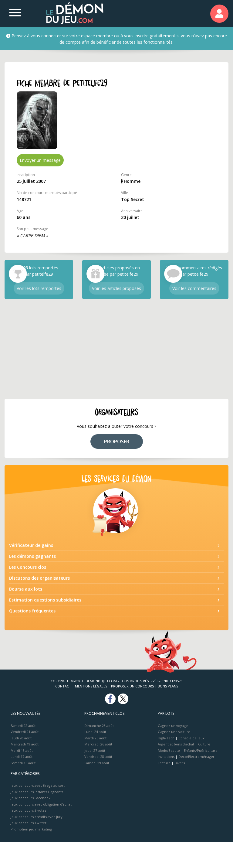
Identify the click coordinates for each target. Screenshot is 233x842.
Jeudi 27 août (94, 750)
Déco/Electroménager (196, 756)
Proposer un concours (132, 686)
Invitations (166, 756)
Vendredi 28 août (98, 756)
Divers (179, 763)
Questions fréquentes (32, 611)
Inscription (26, 174)
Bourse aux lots (25, 589)
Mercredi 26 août (98, 744)
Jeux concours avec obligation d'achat (41, 804)
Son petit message (32, 228)
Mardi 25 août (95, 738)
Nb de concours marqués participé (47, 192)
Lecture (164, 763)
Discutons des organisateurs (39, 578)
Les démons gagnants (32, 556)
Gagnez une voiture (174, 731)
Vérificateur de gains (31, 545)
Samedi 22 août (23, 725)
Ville (124, 192)
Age (20, 210)
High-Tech (166, 738)
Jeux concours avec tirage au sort (38, 785)
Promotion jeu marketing (31, 829)
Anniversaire (132, 210)
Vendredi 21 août (25, 731)
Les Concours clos (27, 567)
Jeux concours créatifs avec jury (36, 816)
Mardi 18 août (22, 750)
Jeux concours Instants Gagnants (37, 791)
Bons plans (168, 686)
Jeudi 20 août (21, 738)
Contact (63, 686)
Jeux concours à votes (28, 810)
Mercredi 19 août (25, 744)
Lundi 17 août (21, 756)
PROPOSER (116, 441)
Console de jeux (191, 738)
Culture (204, 744)
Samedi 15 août (23, 763)
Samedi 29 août (96, 763)
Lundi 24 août (95, 731)
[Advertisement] (116, 348)
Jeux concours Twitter (28, 822)
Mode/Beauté (169, 750)
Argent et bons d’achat (176, 744)
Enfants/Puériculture (201, 750)
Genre (126, 174)
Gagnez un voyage (173, 725)
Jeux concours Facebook (30, 798)
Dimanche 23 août (99, 725)
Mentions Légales (91, 686)
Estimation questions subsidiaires (45, 600)
